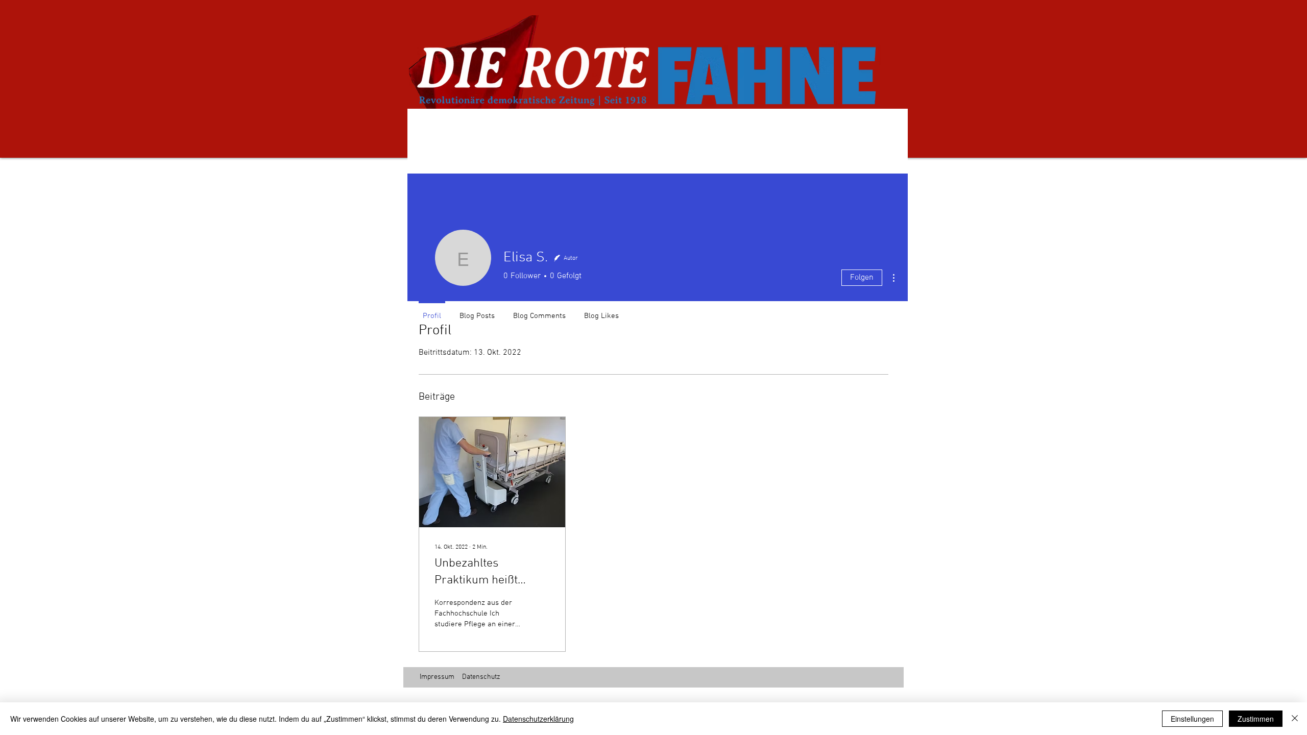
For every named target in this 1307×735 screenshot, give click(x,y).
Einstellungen (1192, 719)
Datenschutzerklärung (538, 719)
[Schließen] (1295, 718)
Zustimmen (1256, 719)
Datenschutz (481, 677)
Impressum (437, 677)
